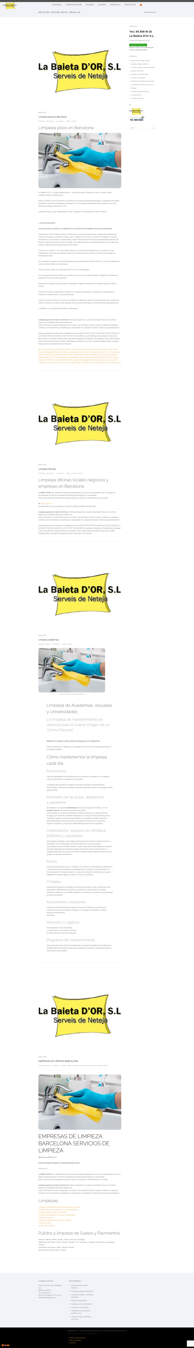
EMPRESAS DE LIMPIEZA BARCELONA (58, 1061)
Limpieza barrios (136, 95)
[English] (5, 1345)
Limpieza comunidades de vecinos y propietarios (56, 1215)
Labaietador (72, 1342)
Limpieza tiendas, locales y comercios (52, 1212)
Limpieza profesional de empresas (51, 1207)
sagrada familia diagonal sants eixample (88, 360)
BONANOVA (58, 352)
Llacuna (82, 357)
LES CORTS (49, 357)
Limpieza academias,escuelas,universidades (54, 1220)
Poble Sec (42, 360)
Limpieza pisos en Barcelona (52, 117)
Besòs (115, 349)
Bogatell (50, 352)
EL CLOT (107, 352)
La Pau (106, 355)
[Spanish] (141, 5)
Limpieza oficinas (47, 469)
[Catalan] (3, 1345)
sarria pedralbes (76, 363)
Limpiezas (57, 5)
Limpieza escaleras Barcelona (140, 91)
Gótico (86, 355)
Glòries (59, 355)
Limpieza (74, 121)
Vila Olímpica (116, 363)
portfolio (130, 5)
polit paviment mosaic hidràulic (140, 60)
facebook (134, 88)
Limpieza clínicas (44, 1223)
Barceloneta (98, 349)
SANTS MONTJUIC (63, 363)
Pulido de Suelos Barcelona (77, 1338)
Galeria (102, 5)
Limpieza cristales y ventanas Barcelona (143, 67)
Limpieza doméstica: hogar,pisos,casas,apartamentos (58, 1210)
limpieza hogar (74, 5)
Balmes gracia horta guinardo (82, 349)
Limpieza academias (48, 640)
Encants (53, 355)
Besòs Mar (42, 352)
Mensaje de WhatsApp (138, 45)
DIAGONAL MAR (97, 352)
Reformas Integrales (75, 1340)
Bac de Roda (43, 349)
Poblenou (115, 357)
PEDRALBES (106, 357)
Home (145, 12)
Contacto (115, 5)
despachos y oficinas (72, 1207)
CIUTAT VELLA (84, 352)
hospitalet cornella (96, 355)
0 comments (60, 121)
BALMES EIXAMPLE (63, 349)
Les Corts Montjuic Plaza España (66, 357)
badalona (52, 349)
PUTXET (49, 360)
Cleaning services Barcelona (139, 74)
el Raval (47, 355)
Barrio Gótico (108, 349)
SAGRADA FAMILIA (65, 360)
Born (65, 352)
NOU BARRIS (96, 357)
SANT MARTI (51, 363)
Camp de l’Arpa (73, 352)
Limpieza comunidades (138, 78)
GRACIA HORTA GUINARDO (72, 355)
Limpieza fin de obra (46, 1218)
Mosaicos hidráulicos (137, 71)
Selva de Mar (106, 363)
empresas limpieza (73, 1065)
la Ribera (112, 355)
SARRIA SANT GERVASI (92, 363)
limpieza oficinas (76, 473)
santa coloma (108, 360)
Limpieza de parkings (46, 1225)
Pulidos (90, 5)
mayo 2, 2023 (42, 112)
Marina (88, 357)
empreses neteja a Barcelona (139, 64)
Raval (55, 360)
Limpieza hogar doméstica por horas (142, 84)
